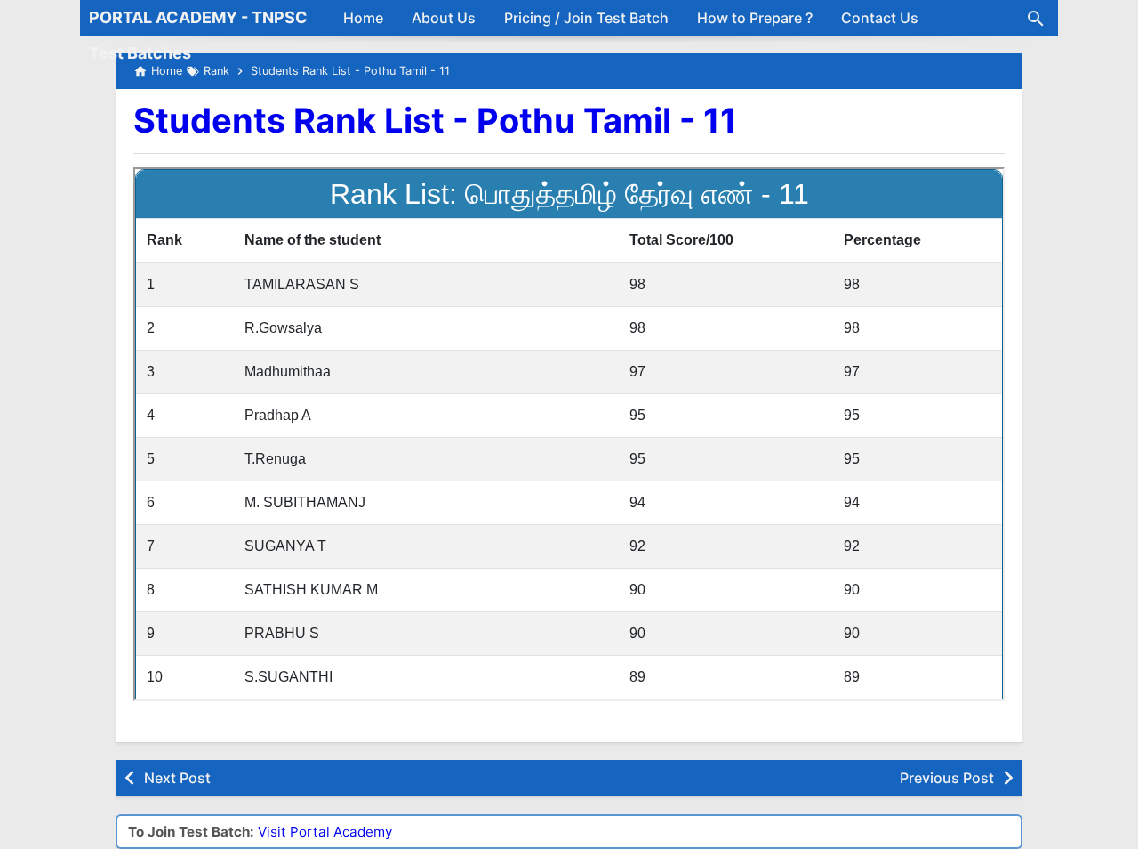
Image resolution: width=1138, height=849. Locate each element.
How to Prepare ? (755, 18)
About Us (444, 18)
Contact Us (879, 18)
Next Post (177, 778)
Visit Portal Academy (325, 831)
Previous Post (947, 778)
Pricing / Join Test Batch (586, 18)
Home (363, 18)
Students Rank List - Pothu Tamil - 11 (435, 120)
